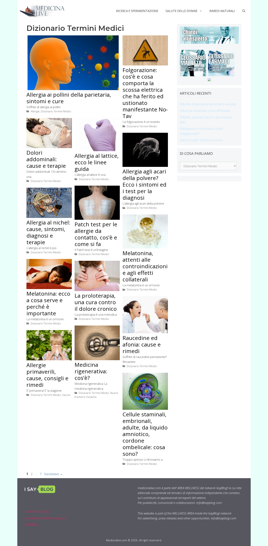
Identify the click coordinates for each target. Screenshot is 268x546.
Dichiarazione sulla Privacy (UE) (45, 518)
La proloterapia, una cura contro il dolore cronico (96, 302)
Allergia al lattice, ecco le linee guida (97, 162)
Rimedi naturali (222, 11)
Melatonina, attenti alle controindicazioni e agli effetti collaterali (145, 266)
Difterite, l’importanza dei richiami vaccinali (208, 104)
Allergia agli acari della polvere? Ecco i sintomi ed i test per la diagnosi (144, 184)
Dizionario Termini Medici (56, 111)
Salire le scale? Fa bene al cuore (201, 140)
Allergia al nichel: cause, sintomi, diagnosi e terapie (48, 232)
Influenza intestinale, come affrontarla (205, 111)
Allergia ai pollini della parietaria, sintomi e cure (68, 98)
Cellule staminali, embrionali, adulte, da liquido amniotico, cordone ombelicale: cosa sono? (145, 434)
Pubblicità (31, 524)
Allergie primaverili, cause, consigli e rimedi (47, 374)
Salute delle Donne (181, 11)
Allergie (35, 111)
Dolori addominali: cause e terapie (46, 159)
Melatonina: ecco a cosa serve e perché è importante (48, 303)
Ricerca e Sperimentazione (137, 11)
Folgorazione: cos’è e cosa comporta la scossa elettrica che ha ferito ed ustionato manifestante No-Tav (145, 93)
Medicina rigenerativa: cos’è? (91, 371)
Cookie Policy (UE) (37, 511)
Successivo (53, 474)
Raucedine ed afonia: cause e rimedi (142, 344)
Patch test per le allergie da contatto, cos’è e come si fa (96, 234)
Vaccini (66, 395)
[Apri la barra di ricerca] (244, 11)
